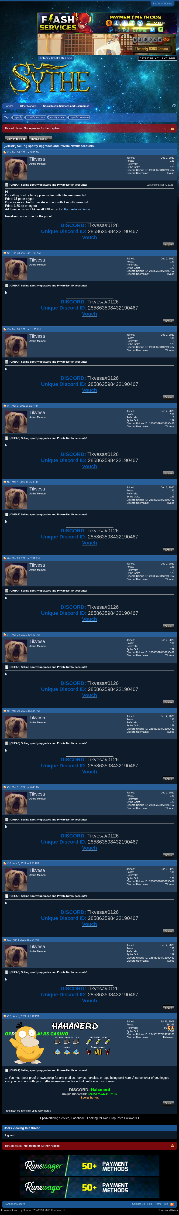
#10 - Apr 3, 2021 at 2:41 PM (23, 863)
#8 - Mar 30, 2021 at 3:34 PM (23, 710)
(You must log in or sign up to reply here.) (28, 1110)
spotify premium (80, 117)
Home (158, 1203)
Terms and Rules (168, 1210)
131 (172, 160)
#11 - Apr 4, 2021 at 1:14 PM (23, 939)
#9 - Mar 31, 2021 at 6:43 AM (23, 787)
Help (149, 1203)
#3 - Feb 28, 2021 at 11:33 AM (24, 329)
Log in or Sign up (162, 3)
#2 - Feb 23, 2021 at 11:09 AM (24, 253)
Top (166, 1203)
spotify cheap (57, 117)
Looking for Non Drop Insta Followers (112, 1118)
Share (168, 244)
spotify (18, 117)
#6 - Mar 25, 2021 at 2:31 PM (23, 558)
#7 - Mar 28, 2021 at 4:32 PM (23, 634)
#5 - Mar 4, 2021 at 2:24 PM (22, 481)
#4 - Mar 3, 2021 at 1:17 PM (22, 405)
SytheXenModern (15, 1203)
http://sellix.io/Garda (76, 209)
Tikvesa (37, 159)
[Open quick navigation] (174, 105)
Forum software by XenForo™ (33, 1210)
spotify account (36, 117)
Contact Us (138, 1203)
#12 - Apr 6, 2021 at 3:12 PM (23, 1016)
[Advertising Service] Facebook (63, 1118)
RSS (172, 1204)
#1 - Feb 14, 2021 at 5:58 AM (23, 152)
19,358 (170, 1024)
